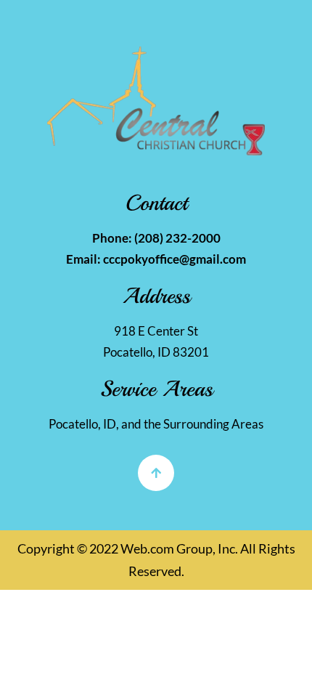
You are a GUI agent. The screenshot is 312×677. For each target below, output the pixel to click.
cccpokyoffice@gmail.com (174, 259)
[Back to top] (156, 473)
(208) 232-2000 (177, 238)
